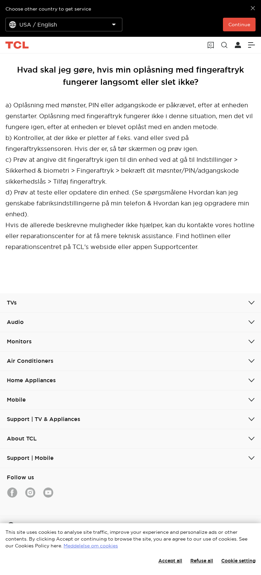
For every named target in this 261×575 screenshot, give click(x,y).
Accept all (170, 561)
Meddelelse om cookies (91, 546)
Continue (239, 24)
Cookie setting (238, 561)
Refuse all (201, 561)
